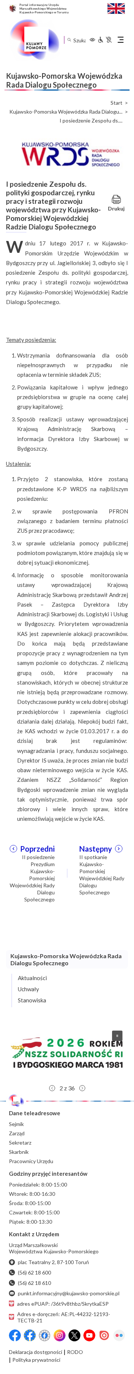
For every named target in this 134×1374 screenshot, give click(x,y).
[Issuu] (104, 1335)
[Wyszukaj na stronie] (69, 40)
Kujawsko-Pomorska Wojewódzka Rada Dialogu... (65, 111)
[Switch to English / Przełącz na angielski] (116, 7)
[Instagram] (60, 1335)
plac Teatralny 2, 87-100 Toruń (53, 1262)
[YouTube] (89, 1335)
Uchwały (28, 989)
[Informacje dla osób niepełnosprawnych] (105, 40)
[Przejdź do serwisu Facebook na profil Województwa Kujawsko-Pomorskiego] (15, 1335)
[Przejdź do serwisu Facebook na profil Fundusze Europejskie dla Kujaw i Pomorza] (30, 1335)
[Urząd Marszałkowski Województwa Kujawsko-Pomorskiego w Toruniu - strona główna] (34, 40)
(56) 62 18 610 (34, 1283)
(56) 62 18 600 (34, 1272)
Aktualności (32, 978)
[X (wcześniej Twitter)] (74, 1335)
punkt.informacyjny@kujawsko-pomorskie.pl (68, 1293)
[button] (67, 1053)
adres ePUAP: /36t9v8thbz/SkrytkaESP (63, 1303)
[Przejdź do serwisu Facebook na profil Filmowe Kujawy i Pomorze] (45, 1335)
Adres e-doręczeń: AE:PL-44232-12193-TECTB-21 (63, 1317)
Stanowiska (32, 1000)
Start (116, 102)
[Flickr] (119, 1335)
